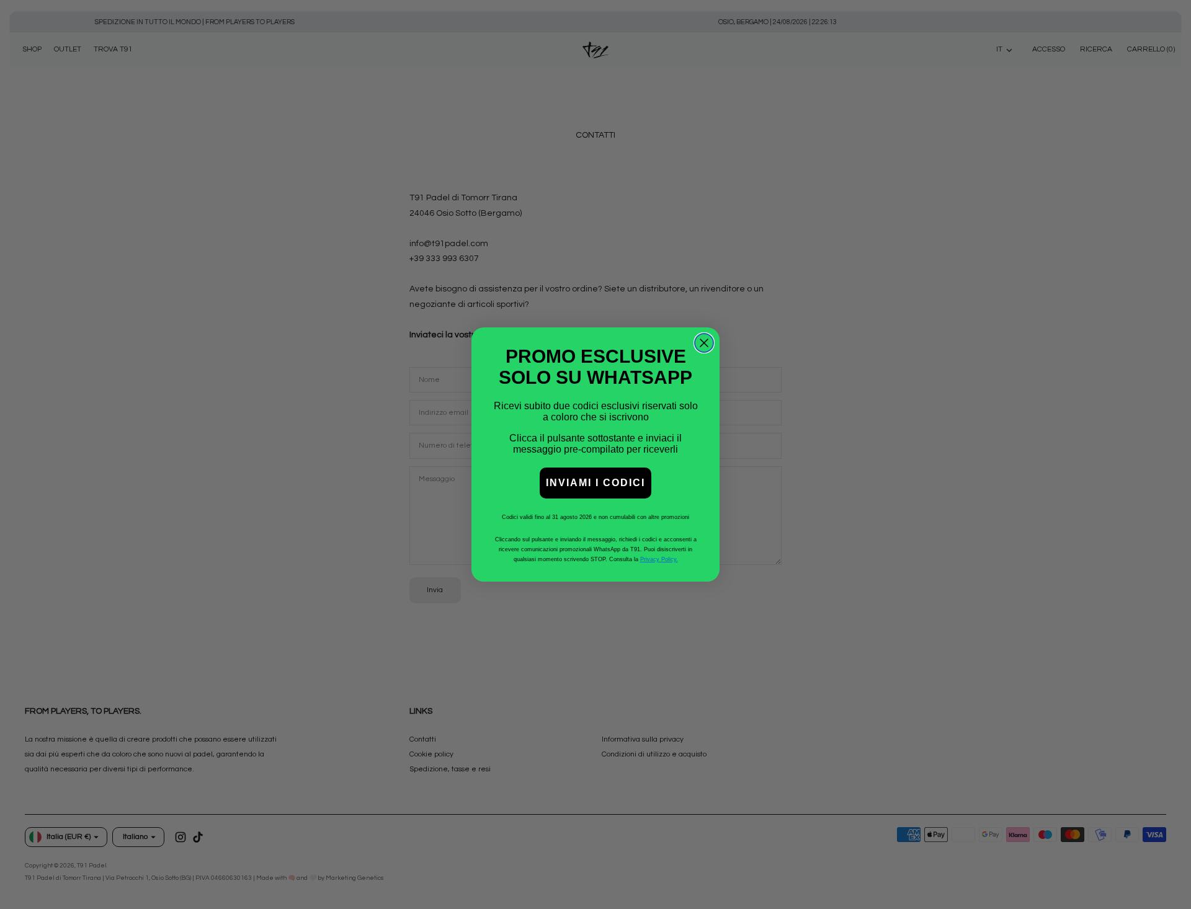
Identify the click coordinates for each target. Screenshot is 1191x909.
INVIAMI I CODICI (595, 482)
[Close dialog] (704, 343)
